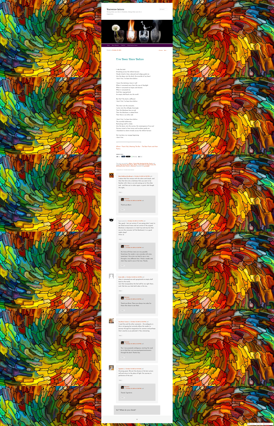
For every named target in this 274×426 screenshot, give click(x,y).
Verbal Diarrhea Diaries (132, 45)
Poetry (151, 163)
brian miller (122, 277)
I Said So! (123, 45)
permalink (146, 166)
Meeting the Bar (144, 163)
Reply (120, 192)
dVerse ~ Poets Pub (134, 163)
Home (108, 45)
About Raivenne (115, 45)
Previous (160, 50)
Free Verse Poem (149, 164)
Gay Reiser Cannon (124, 321)
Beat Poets (130, 164)
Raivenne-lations (115, 9)
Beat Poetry (123, 164)
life (155, 164)
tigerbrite (121, 368)
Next (165, 50)
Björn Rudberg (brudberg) (125, 176)
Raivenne (133, 166)
